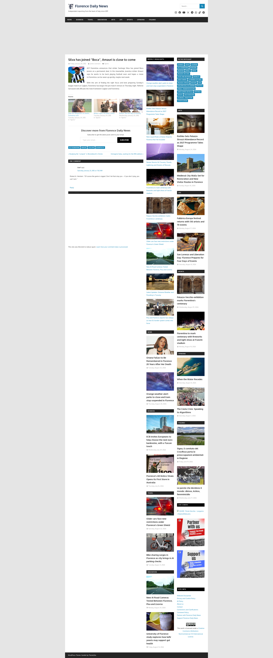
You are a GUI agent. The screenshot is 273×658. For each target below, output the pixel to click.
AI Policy (180, 601)
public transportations (186, 89)
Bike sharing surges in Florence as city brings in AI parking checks (160, 558)
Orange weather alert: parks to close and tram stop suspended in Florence (160, 397)
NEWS (150, 332)
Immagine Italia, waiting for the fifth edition (126, 154)
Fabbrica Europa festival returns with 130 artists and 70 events (190, 221)
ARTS (180, 110)
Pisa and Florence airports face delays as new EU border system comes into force (160, 320)
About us (180, 604)
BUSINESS (151, 411)
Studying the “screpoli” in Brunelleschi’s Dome (86, 154)
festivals (197, 92)
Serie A (188, 70)
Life (121, 20)
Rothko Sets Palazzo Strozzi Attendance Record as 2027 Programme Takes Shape (156, 111)
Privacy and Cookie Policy (186, 598)
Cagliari (91, 147)
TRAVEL (150, 493)
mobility (196, 76)
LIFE (179, 193)
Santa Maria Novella (185, 92)
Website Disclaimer (184, 596)
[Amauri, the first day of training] (131, 105)
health (180, 95)
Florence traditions (185, 98)
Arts (113, 20)
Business (79, 20)
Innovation (102, 20)
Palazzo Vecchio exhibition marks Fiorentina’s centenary (190, 300)
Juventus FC (100, 147)
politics (200, 85)
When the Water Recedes (189, 379)
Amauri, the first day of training (130, 113)
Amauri (83, 147)
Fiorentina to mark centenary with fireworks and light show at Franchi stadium (159, 190)
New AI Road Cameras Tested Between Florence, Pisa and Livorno (159, 600)
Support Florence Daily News (187, 618)
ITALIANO (181, 423)
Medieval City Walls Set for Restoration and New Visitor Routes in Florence (190, 178)
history (193, 82)
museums (193, 67)
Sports (130, 20)
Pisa (199, 82)
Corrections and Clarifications (187, 610)
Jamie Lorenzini (95, 64)
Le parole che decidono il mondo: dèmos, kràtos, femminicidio (189, 491)
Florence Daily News (91, 6)
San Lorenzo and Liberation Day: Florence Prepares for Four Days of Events (190, 257)
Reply (72, 188)
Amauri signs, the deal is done (104, 113)
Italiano (152, 20)
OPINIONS (182, 354)
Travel (90, 20)
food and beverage (185, 76)
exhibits (181, 64)
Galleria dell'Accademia (186, 85)
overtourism (182, 101)
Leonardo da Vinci (195, 79)
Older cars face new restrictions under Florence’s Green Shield (158, 522)
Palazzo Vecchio (183, 73)
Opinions (140, 20)
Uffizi (187, 64)
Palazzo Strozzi (183, 82)
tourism (194, 64)
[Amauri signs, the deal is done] (105, 105)
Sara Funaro (182, 79)
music (194, 70)
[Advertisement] (136, 38)
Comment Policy (183, 612)
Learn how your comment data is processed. (112, 247)
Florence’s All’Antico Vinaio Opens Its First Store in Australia (160, 479)
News (69, 20)
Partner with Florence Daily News (189, 615)
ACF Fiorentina (74, 147)
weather (181, 70)
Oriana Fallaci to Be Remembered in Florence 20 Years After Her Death (159, 361)
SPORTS (181, 271)
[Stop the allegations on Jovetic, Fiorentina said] (80, 105)
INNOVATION (152, 572)
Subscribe (124, 140)
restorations (189, 95)
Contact (180, 607)
